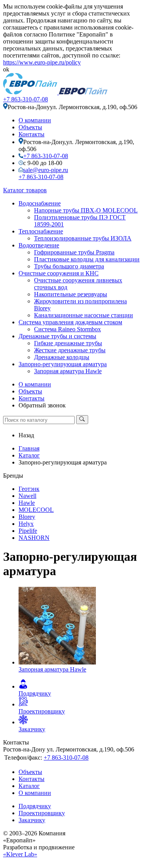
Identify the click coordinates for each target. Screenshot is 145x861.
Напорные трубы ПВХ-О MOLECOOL (86, 210)
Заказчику (32, 820)
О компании (35, 120)
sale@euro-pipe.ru (45, 170)
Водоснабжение (40, 203)
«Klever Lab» (20, 854)
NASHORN (34, 537)
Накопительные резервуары (70, 294)
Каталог (29, 455)
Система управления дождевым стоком (70, 322)
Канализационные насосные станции (83, 315)
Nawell (27, 495)
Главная (29, 448)
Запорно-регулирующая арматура (63, 364)
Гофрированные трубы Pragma (74, 252)
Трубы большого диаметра (69, 266)
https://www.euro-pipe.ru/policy (42, 62)
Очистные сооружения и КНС (59, 273)
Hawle (27, 502)
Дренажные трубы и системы (57, 336)
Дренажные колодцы (61, 357)
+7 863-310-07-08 (25, 99)
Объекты (30, 127)
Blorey (27, 516)
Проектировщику (42, 813)
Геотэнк (29, 488)
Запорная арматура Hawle (68, 371)
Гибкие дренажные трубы (68, 343)
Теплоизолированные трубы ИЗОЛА (82, 238)
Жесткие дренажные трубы (70, 350)
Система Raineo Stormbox (67, 329)
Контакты (31, 134)
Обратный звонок (42, 405)
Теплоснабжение (41, 231)
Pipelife (28, 530)
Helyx (26, 523)
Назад (26, 435)
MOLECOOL (36, 509)
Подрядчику (35, 806)
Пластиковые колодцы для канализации (87, 259)
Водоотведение (39, 245)
